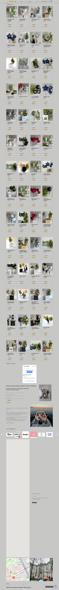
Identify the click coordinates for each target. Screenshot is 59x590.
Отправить (9, 400)
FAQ (25, 1)
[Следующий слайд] (57, 434)
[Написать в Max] (34, 502)
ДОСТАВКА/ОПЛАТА (29, 2)
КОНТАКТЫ (37, 1)
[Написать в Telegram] (33, 502)
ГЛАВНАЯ (21, 1)
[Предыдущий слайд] (1, 434)
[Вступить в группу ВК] (36, 502)
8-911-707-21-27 (44, 1)
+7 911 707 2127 (34, 496)
